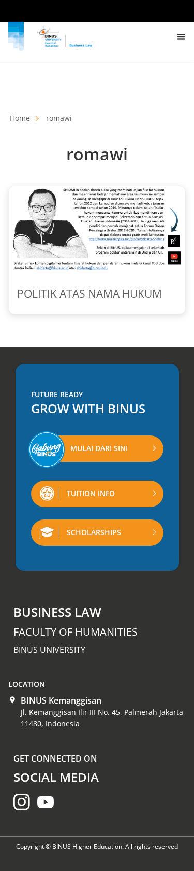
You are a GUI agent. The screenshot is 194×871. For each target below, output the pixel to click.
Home (20, 118)
